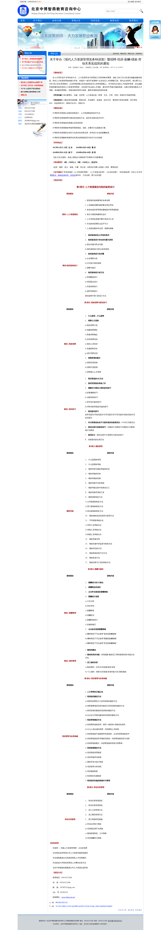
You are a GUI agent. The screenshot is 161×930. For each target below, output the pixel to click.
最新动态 (114, 20)
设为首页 (138, 2)
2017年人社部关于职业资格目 (30, 89)
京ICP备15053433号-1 (115, 921)
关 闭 (138, 910)
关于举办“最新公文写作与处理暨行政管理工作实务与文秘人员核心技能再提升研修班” (84, 906)
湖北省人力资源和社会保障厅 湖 (31, 82)
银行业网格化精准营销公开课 (31, 60)
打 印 (131, 910)
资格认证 (76, 20)
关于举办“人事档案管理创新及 (32, 66)
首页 (23, 20)
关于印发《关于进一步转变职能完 (32, 85)
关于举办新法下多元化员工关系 (32, 56)
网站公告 (131, 53)
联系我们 (133, 20)
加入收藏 (131, 2)
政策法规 (56, 20)
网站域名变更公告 (62, 902)
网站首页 (123, 53)
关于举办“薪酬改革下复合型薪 (32, 63)
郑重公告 (24, 95)
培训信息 (95, 20)
